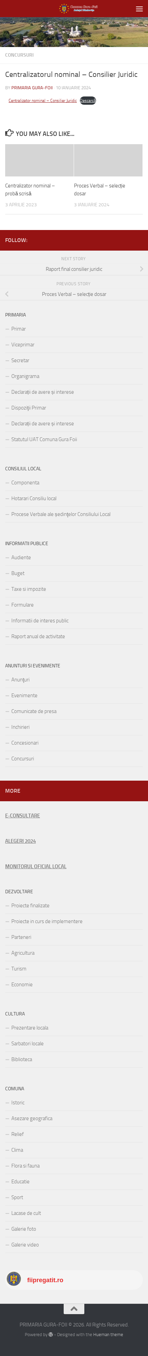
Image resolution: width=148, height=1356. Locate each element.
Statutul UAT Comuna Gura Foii (44, 439)
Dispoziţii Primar (28, 408)
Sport (17, 1197)
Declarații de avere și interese (42, 392)
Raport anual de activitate (38, 636)
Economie (22, 984)
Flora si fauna (25, 1166)
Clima (17, 1150)
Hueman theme (108, 1334)
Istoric (17, 1103)
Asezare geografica (31, 1118)
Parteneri (21, 937)
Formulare (22, 605)
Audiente (21, 557)
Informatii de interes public (39, 621)
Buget (17, 573)
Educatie (20, 1182)
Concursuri (19, 55)
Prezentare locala (29, 1028)
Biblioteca (21, 1059)
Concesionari (25, 743)
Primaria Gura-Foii (32, 87)
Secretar (20, 360)
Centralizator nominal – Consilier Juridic (43, 100)
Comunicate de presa (33, 711)
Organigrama (25, 376)
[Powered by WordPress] (51, 1334)
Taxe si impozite (28, 589)
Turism (19, 969)
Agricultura (22, 953)
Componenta (25, 483)
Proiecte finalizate (30, 906)
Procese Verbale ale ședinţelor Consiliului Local (60, 514)
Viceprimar (22, 345)
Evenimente (24, 695)
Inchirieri (20, 727)
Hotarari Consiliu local (33, 498)
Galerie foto (23, 1229)
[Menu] (139, 8)
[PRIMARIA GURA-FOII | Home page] (84, 8)
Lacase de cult (26, 1213)
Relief (17, 1134)
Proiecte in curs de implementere (47, 921)
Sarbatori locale (27, 1044)
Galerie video (25, 1245)
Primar (18, 329)
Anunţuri (20, 680)
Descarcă (88, 100)
